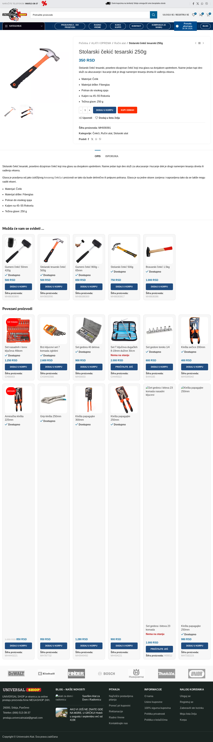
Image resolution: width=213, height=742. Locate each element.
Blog (205, 26)
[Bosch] (106, 674)
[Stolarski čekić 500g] (124, 250)
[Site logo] (44, 3)
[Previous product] (196, 43)
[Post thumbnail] (68, 698)
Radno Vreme (116, 717)
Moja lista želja (188, 713)
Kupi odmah (127, 110)
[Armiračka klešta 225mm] (18, 399)
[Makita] (167, 674)
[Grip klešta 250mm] (53, 399)
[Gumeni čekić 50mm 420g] (18, 250)
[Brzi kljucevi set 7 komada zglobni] (53, 330)
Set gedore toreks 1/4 (158, 347)
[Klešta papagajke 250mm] (124, 399)
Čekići (96, 133)
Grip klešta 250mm (50, 416)
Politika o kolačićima (155, 719)
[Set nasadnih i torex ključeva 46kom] (18, 330)
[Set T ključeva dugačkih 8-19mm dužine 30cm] (124, 330)
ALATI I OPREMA (101, 43)
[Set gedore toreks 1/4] (159, 330)
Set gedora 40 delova (87, 347)
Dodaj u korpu (104, 110)
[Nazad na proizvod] (199, 43)
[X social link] (197, 3)
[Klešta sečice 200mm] (194, 330)
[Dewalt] (16, 674)
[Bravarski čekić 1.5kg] (159, 250)
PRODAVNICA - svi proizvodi (70, 26)
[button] (18, 286)
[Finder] (76, 674)
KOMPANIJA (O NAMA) (159, 26)
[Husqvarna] (137, 674)
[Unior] (197, 674)
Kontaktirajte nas (118, 723)
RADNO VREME (97, 26)
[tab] (98, 155)
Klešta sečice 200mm (193, 347)
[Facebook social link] (193, 3)
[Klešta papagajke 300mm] (88, 399)
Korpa (183, 719)
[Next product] (203, 43)
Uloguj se (185, 696)
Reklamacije (116, 711)
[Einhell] (46, 674)
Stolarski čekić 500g (122, 267)
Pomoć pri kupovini (119, 705)
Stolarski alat (121, 133)
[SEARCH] (153, 14)
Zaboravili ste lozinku (192, 708)
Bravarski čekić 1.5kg (158, 267)
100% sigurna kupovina (157, 708)
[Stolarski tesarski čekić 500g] (53, 250)
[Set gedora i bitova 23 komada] (159, 504)
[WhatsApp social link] (202, 3)
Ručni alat (120, 43)
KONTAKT (136, 26)
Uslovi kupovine (153, 702)
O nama (148, 696)
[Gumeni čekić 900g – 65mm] (88, 250)
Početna (83, 43)
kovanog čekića (53, 177)
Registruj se (186, 702)
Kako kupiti (118, 26)
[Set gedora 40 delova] (88, 330)
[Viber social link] (206, 3)
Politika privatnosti (154, 713)
